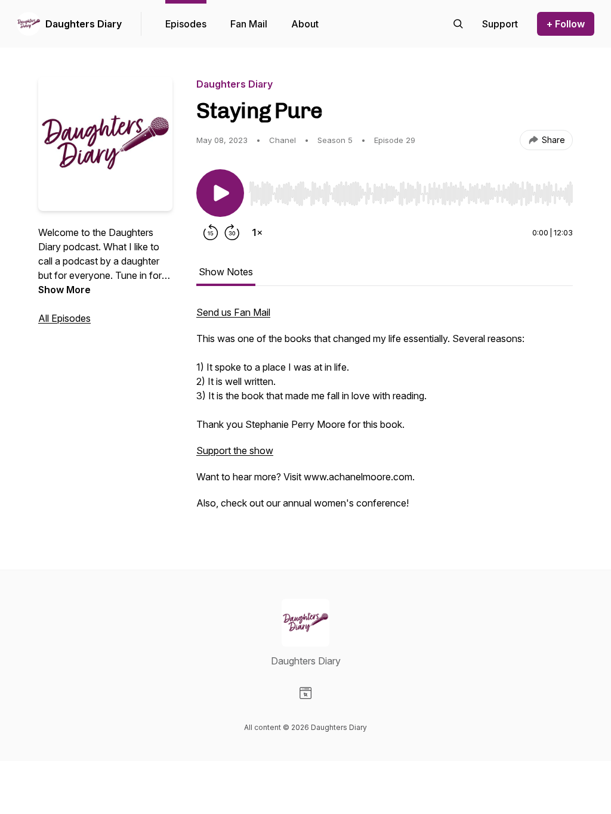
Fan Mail (248, 24)
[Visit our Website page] (305, 693)
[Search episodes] (458, 24)
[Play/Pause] (220, 193)
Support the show (234, 450)
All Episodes (64, 318)
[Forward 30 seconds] (232, 232)
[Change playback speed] (257, 232)
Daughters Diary (83, 24)
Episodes (185, 24)
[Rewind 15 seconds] (210, 232)
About (305, 24)
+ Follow (566, 24)
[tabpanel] (384, 413)
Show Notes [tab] (226, 272)
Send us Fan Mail (233, 312)
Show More (64, 290)
